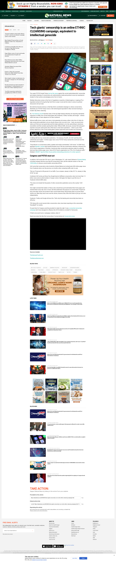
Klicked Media (82, 159)
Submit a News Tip (53, 535)
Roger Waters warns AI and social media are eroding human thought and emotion (15, 55)
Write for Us (51, 530)
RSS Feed (73, 535)
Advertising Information (54, 534)
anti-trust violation (37, 47)
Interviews (22, 11)
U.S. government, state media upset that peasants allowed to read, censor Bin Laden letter (65, 425)
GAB (94, 537)
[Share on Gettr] (51, 43)
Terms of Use (52, 539)
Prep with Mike (15, 11)
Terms (39, 550)
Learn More (74, 558)
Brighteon (8, 11)
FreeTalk (95, 534)
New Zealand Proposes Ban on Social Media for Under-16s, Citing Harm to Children (14, 41)
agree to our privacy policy (39, 560)
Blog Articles (74, 534)
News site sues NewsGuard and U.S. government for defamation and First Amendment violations (64, 355)
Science (82, 20)
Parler (94, 528)
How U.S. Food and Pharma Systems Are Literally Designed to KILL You (8, 152)
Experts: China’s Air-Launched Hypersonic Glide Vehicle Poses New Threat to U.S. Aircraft (14, 73)
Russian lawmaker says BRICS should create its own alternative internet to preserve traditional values (65, 368)
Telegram (95, 526)
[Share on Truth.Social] (48, 43)
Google (31, 48)
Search (112, 11)
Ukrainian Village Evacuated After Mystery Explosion (13, 67)
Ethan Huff (55, 314)
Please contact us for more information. (38, 510)
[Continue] (32, 530)
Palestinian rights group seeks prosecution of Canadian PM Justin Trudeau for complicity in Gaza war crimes (65, 329)
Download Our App (95, 11)
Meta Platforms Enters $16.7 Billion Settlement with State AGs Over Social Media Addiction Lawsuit (14, 61)
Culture (36, 20)
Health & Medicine (46, 20)
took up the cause (53, 93)
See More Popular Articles (15, 99)
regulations (55, 48)
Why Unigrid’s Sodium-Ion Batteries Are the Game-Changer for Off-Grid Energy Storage (15, 79)
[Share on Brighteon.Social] (31, 43)
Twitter (32, 49)
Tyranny (36, 49)
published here (48, 552)
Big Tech (44, 47)
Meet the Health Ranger (54, 525)
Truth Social (95, 530)
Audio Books (29, 11)
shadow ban (62, 48)
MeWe (94, 535)
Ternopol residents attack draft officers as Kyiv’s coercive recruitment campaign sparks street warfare (15, 35)
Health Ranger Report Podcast (78, 528)
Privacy (35, 550)
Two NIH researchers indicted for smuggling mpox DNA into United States (13, 93)
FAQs (107, 11)
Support (50, 528)
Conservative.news (69, 216)
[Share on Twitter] (38, 43)
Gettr (94, 532)
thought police (75, 48)
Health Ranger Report (9, 125)
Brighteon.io (95, 523)
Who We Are (51, 523)
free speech (82, 47)
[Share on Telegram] (41, 43)
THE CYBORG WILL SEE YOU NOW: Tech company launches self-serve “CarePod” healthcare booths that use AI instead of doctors (66, 342)
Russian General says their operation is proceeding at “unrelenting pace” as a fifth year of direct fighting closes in (14, 86)
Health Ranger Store (75, 526)
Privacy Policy (52, 537)
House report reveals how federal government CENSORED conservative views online (66, 463)
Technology (89, 20)
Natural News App (75, 530)
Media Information (53, 532)
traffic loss (82, 48)
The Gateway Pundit (37, 113)
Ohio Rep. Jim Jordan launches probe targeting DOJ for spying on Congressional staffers (66, 476)
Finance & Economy (59, 20)
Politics (29, 20)
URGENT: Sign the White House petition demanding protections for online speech (57, 152)
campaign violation (52, 47)
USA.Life (95, 539)
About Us (102, 11)
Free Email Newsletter (54, 526)
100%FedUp (33, 163)
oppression (36, 48)
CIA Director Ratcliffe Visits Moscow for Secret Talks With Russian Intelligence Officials (14, 48)
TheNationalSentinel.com (37, 258)
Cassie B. (55, 327)
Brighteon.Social (96, 525)
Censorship (60, 47)
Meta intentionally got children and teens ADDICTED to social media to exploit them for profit (66, 437)
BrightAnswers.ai (85, 11)
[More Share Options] (55, 43)
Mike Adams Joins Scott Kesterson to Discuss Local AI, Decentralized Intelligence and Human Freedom (8, 141)
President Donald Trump (46, 48)
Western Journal (39, 146)
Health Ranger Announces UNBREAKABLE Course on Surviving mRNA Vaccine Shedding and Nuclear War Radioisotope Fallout (21, 143)
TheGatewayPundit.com (36, 255)
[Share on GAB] (45, 43)
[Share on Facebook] (35, 43)
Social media (68, 48)
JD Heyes (41, 40)
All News (73, 525)
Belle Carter (56, 301)
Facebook (75, 47)
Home (3, 11)
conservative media (68, 47)
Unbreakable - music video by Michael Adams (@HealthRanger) (21, 151)
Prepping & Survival (71, 20)
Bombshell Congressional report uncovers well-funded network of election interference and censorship (65, 450)
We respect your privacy (8, 534)
